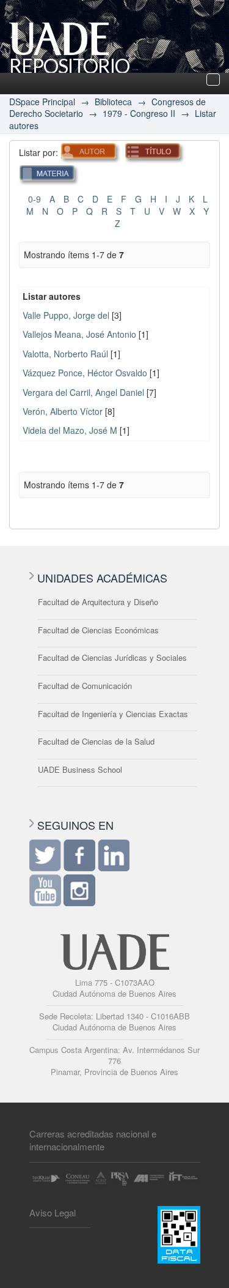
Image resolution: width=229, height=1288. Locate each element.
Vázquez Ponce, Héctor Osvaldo (85, 373)
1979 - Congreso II (139, 113)
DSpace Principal (42, 101)
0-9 (34, 199)
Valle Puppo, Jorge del (66, 315)
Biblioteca (113, 101)
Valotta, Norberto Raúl (65, 354)
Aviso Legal (52, 1212)
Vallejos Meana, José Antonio (79, 334)
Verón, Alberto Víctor (63, 411)
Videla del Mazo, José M (70, 430)
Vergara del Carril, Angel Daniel (83, 392)
